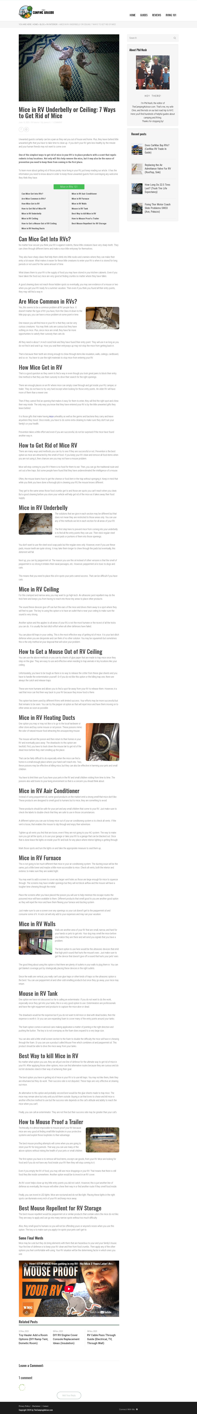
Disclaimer (36, 1406)
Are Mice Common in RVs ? (34, 198)
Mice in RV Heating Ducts (33, 228)
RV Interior (52, 24)
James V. (47, 122)
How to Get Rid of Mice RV (34, 208)
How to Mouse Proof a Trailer (85, 218)
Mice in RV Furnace (80, 198)
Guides (144, 15)
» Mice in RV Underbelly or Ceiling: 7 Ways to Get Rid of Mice (87, 24)
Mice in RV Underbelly (31, 213)
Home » (36, 24)
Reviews (156, 15)
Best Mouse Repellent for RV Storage (89, 223)
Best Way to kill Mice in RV (84, 213)
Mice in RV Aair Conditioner (84, 193)
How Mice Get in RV (31, 203)
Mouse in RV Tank (80, 208)
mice (51, 416)
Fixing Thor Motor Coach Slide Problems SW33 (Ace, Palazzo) (157, 208)
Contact (45, 1406)
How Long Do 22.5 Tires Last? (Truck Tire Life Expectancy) (157, 188)
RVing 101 (171, 15)
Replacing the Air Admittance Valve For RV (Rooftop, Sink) (158, 168)
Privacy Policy (24, 1406)
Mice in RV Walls (79, 203)
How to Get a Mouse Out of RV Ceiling (39, 223)
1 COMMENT (57, 122)
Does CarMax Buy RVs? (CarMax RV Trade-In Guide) (157, 149)
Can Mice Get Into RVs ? (32, 193)
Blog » (43, 24)
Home (132, 15)
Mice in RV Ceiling (30, 218)
